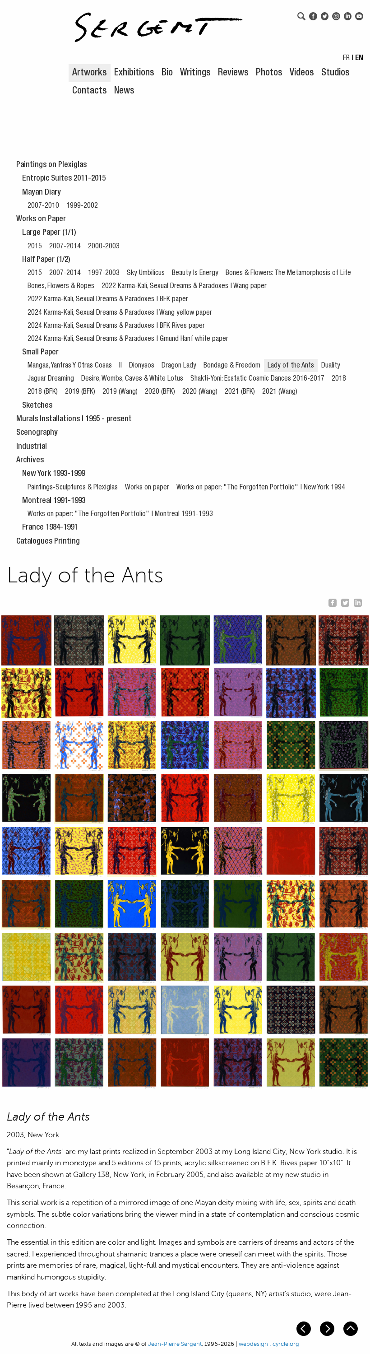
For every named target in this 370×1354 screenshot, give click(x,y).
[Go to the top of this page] (351, 1328)
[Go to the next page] (328, 1328)
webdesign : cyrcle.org (269, 1344)
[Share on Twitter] (345, 601)
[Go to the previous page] (304, 1328)
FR (346, 58)
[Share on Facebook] (332, 601)
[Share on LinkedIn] (358, 601)
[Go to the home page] (159, 22)
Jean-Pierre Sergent (175, 1344)
